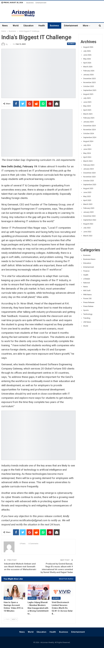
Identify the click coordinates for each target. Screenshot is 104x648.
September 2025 (89, 90)
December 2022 (89, 216)
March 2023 (87, 204)
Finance (86, 271)
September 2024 (89, 137)
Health (41, 25)
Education (28, 25)
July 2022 (87, 228)
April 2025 (87, 110)
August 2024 (88, 141)
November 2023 (89, 177)
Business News (89, 259)
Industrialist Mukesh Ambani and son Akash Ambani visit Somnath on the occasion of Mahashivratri (20, 567)
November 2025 (89, 82)
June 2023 (87, 192)
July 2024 (87, 145)
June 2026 (87, 55)
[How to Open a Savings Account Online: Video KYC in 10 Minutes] (14, 592)
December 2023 (89, 173)
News (5, 25)
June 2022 (87, 232)
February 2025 (88, 118)
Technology (87, 314)
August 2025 (88, 94)
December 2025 (89, 79)
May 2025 (87, 106)
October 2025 (88, 86)
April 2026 (87, 63)
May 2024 (87, 153)
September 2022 (89, 220)
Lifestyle (86, 279)
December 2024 (89, 126)
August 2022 (88, 224)
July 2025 (87, 98)
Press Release (88, 302)
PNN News (87, 295)
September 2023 (89, 185)
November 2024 (89, 130)
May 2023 (87, 196)
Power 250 (87, 298)
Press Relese (88, 306)
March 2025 (87, 114)
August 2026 (88, 47)
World (16, 25)
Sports (86, 310)
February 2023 (88, 208)
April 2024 (87, 157)
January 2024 (88, 169)
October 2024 (88, 133)
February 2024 (88, 165)
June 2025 (87, 102)
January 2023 (88, 212)
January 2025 (88, 122)
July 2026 (87, 51)
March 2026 (87, 67)
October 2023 (88, 181)
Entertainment (41, 3)
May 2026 (87, 59)
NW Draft (86, 291)
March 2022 (87, 236)
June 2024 (87, 149)
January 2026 (88, 75)
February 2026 (88, 71)
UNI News (87, 322)
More (85, 25)
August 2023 (88, 188)
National (86, 283)
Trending (86, 318)
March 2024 (87, 161)
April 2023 (87, 200)
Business (30, 3)
